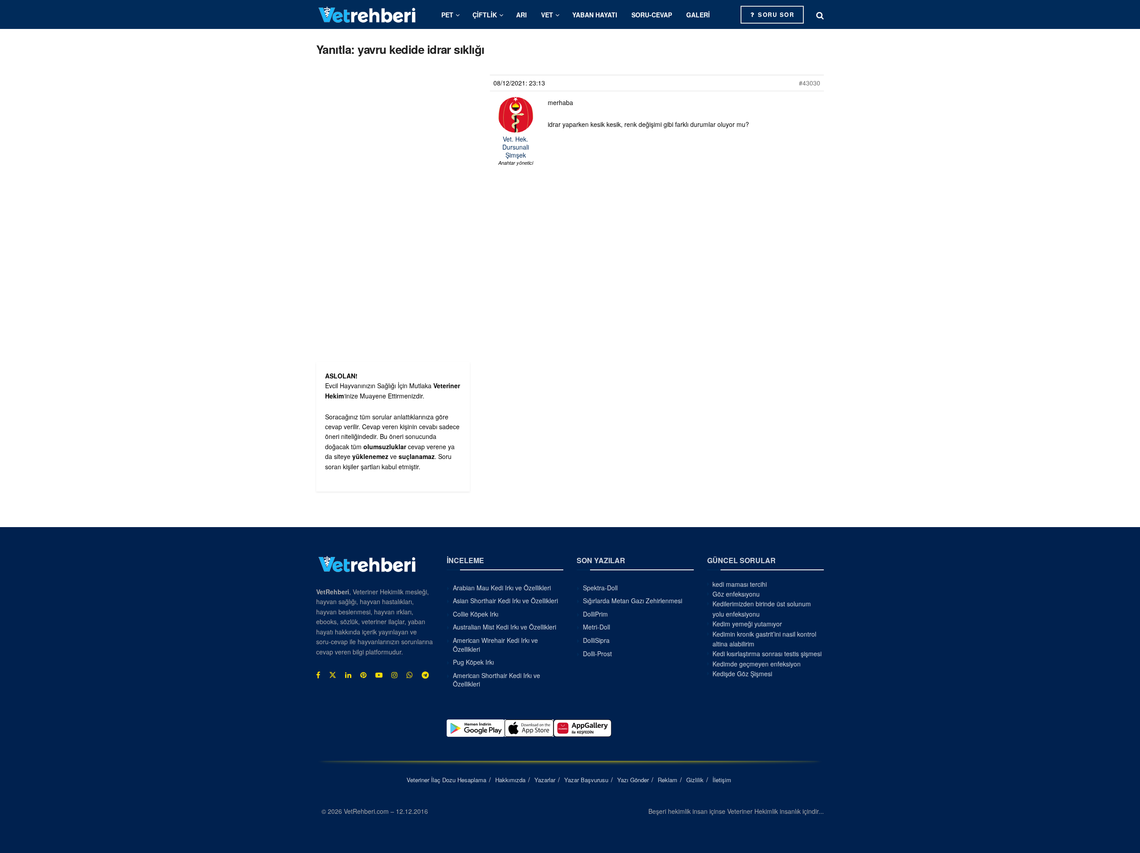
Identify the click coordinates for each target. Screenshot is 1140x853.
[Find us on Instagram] (394, 675)
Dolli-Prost (597, 653)
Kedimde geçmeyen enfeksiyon (756, 663)
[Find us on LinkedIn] (348, 675)
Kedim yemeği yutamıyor (747, 623)
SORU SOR (775, 14)
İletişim (721, 780)
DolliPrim (595, 613)
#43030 (809, 83)
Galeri (698, 14)
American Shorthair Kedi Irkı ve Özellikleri (496, 680)
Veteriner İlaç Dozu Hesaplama (446, 780)
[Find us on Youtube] (379, 675)
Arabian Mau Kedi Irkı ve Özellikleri (502, 587)
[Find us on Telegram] (425, 675)
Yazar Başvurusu (586, 780)
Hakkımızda (510, 780)
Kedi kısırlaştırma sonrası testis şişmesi (767, 653)
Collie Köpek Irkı (475, 613)
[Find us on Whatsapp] (410, 675)
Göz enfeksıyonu (736, 593)
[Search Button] (820, 15)
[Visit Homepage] (367, 14)
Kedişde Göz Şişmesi (742, 673)
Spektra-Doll (600, 587)
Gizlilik (695, 780)
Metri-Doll (596, 626)
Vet (547, 14)
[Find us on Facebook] (318, 675)
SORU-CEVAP (651, 14)
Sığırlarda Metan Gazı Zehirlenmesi (632, 600)
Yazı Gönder (633, 780)
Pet (447, 14)
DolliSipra (596, 640)
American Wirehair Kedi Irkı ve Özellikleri (495, 645)
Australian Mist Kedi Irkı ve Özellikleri (504, 626)
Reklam (667, 780)
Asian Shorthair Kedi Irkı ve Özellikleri (505, 600)
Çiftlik (484, 14)
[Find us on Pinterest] (363, 675)
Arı (521, 14)
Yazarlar (544, 780)
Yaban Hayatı (594, 14)
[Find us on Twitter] (332, 675)
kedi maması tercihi (739, 584)
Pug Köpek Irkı (473, 662)
